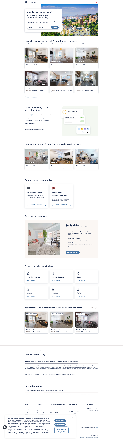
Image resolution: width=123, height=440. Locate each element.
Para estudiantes (40, 411)
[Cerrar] (72, 417)
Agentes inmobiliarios (73, 413)
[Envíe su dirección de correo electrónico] (97, 427)
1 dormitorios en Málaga (48, 394)
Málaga (33, 350)
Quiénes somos (28, 407)
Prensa (26, 411)
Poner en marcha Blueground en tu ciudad (76, 407)
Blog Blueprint (27, 412)
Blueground (27, 350)
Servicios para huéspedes (42, 412)
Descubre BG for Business (36, 204)
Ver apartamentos (31, 280)
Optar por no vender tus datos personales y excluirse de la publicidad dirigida (61, 430)
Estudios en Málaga (29, 394)
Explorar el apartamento (72, 252)
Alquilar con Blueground (55, 412)
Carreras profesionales (29, 409)
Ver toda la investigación (92, 410)
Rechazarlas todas (60, 424)
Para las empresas (41, 409)
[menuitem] (51, 362)
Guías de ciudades (41, 414)
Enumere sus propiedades (55, 407)
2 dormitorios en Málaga (66, 394)
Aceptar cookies (60, 420)
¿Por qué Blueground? (41, 407)
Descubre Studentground (61, 204)
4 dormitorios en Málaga (85, 394)
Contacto (26, 414)
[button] (5, 427)
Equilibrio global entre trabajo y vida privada (92, 407)
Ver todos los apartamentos (32, 97)
